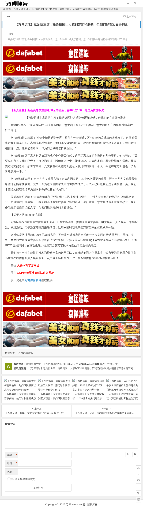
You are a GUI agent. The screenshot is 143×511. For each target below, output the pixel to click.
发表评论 (131, 16)
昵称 (12, 455)
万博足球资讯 (20, 9)
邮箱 (12, 463)
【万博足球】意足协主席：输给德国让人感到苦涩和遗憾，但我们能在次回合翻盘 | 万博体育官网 (80, 368)
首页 (8, 9)
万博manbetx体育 (75, 504)
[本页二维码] (138, 499)
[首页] (138, 468)
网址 (9, 471)
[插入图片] (135, 454)
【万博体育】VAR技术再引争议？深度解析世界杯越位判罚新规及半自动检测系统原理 (122, 398)
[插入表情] (128, 454)
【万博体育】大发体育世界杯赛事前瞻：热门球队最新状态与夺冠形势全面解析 (20, 398)
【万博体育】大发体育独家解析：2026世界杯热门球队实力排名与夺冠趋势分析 (88, 398)
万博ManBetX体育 (89, 364)
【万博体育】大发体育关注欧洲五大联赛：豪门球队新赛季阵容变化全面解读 (54, 398)
